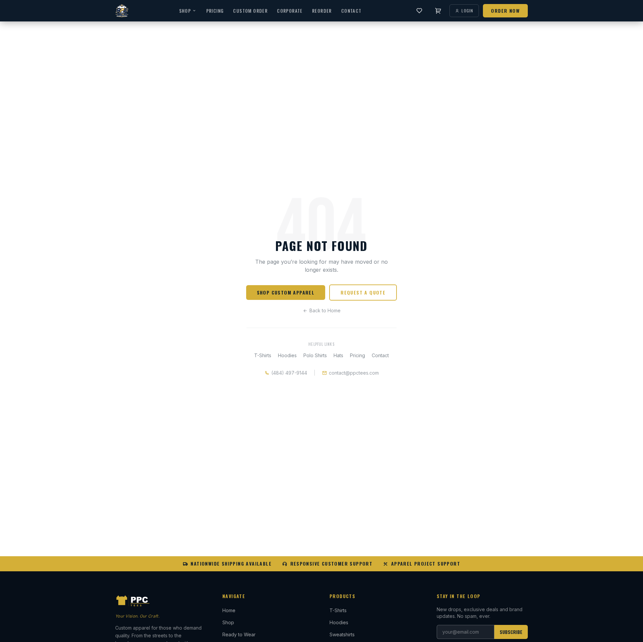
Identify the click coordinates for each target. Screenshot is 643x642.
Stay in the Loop (458, 595)
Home (228, 610)
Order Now (505, 10)
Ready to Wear (239, 634)
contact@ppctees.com (354, 373)
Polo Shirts (315, 355)
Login (467, 10)
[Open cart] (438, 10)
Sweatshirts (342, 634)
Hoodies (287, 355)
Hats (338, 355)
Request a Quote (363, 292)
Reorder (322, 10)
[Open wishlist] (419, 10)
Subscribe (511, 631)
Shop (185, 10)
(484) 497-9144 (289, 373)
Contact (351, 10)
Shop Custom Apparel (286, 292)
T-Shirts (262, 355)
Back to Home (325, 310)
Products (342, 595)
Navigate (233, 595)
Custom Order (250, 10)
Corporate (290, 10)
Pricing (215, 10)
